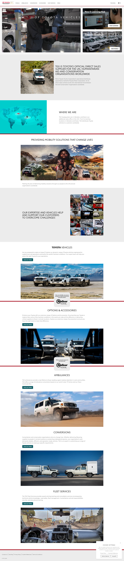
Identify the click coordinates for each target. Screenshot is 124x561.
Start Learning (113, 25)
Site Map (11, 554)
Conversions (33, 3)
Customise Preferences (113, 553)
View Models (114, 48)
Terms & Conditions (37, 554)
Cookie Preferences (26, 554)
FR (120, 3)
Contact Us (4, 554)
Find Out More (28, 259)
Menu (58, 3)
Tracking (112, 3)
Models (18, 3)
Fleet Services (51, 3)
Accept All (114, 556)
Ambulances (25, 3)
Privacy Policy (17, 554)
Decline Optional (105, 556)
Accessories (42, 3)
